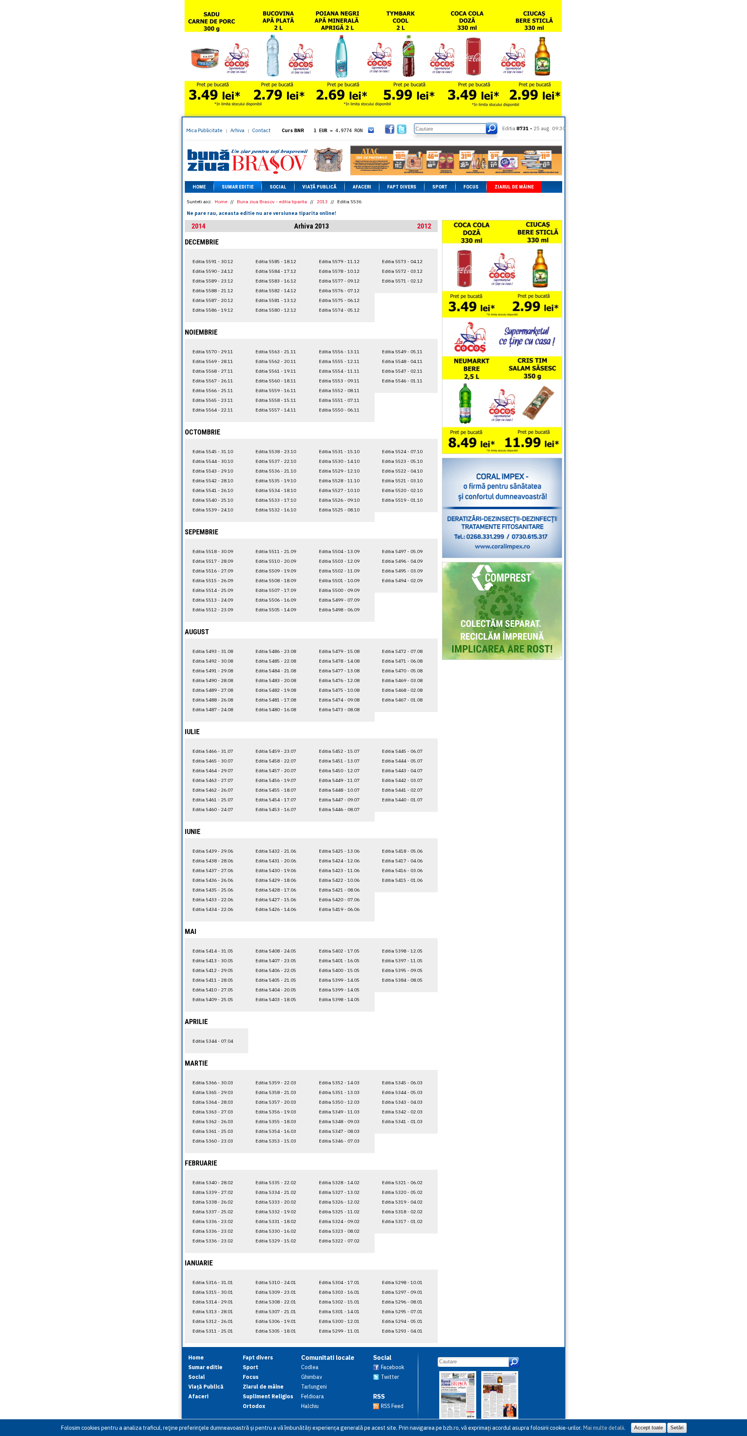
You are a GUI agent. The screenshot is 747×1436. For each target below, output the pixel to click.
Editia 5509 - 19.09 (276, 571)
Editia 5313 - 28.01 (213, 1311)
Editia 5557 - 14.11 (276, 410)
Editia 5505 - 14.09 (276, 609)
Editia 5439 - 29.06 (213, 851)
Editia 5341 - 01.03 (402, 1121)
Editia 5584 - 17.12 (276, 271)
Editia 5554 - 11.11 (339, 371)
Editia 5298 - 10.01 (402, 1282)
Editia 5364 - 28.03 (213, 1102)
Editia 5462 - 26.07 (213, 790)
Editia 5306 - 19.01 (276, 1321)
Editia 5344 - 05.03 (402, 1092)
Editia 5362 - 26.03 (213, 1121)
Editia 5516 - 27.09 (213, 571)
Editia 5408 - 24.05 (276, 951)
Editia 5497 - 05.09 (402, 551)
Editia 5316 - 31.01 (213, 1282)
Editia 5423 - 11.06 (339, 870)
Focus (471, 187)
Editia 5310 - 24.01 (276, 1282)
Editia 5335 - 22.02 (276, 1182)
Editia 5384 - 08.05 (402, 980)
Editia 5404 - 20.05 (276, 990)
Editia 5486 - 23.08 (276, 651)
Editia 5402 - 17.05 (339, 951)
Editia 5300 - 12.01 (339, 1321)
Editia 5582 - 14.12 (276, 290)
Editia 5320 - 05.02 (402, 1192)
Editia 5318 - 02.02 (402, 1211)
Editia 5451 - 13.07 (339, 761)
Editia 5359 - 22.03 (276, 1082)
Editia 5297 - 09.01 (402, 1292)
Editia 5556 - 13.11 (339, 351)
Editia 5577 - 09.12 (339, 281)
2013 (322, 201)
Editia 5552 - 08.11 (339, 390)
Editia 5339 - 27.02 (213, 1192)
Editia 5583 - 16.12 (276, 281)
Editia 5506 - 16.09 (276, 600)
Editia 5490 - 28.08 (213, 680)
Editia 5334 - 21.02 (276, 1192)
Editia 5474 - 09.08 (339, 700)
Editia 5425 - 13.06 (339, 851)
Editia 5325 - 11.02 (339, 1211)
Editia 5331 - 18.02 (276, 1221)
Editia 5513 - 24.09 (213, 600)
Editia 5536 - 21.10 (276, 471)
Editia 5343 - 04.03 (402, 1102)
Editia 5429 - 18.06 (276, 880)
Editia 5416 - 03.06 (402, 870)
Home (199, 187)
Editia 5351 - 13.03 (339, 1092)
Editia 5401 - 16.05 (339, 960)
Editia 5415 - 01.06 (402, 880)
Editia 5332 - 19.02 (276, 1211)
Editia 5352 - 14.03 (339, 1082)
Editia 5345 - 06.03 (402, 1082)
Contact (261, 130)
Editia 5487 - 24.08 (213, 709)
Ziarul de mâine (514, 187)
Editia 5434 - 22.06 (213, 909)
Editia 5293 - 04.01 (402, 1331)
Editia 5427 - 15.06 (276, 899)
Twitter (390, 1376)
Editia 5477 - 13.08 (339, 671)
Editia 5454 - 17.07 (276, 800)
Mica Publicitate (204, 130)
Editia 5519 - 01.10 (402, 500)
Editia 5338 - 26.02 (213, 1202)
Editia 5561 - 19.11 (276, 371)
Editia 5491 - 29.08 (213, 671)
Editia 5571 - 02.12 (402, 281)
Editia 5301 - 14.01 (339, 1311)
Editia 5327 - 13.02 (339, 1192)
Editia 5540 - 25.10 (213, 500)
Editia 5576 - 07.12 (339, 290)
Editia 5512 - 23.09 (213, 609)
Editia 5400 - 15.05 (339, 970)
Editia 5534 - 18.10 (276, 490)
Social (278, 187)
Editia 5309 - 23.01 (276, 1292)
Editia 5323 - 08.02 (339, 1231)
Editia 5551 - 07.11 (339, 400)
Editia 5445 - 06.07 (402, 751)
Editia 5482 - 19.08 (276, 690)
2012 (424, 226)
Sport (439, 187)
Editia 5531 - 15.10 (339, 451)
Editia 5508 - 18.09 (276, 580)
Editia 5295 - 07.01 (402, 1311)
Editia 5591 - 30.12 (213, 261)
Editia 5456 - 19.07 (276, 780)
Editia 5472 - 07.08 (402, 651)
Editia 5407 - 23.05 (276, 960)
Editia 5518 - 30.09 (213, 551)
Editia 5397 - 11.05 (402, 960)
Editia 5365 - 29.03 (213, 1092)
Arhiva (237, 130)
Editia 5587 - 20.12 (213, 300)
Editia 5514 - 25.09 (213, 590)
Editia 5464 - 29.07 (213, 770)
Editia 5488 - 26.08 (213, 700)
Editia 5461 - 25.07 (213, 800)
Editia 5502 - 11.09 (339, 571)
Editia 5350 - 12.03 (339, 1102)
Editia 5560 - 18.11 (276, 381)
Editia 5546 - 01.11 (402, 381)
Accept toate (648, 1428)
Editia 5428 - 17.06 (276, 890)
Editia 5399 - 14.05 (339, 980)
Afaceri (361, 187)
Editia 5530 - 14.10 (339, 461)
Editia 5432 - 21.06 (276, 851)
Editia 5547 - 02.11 (402, 371)
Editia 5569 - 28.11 (213, 361)
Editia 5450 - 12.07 (339, 770)
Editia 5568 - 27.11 (213, 371)
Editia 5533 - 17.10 (276, 500)
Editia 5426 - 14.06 (276, 909)
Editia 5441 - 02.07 (402, 790)
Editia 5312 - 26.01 (213, 1321)
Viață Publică (319, 187)
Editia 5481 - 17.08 (276, 700)
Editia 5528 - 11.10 (339, 480)
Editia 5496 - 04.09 (402, 561)
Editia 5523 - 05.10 (402, 461)
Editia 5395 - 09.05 (402, 970)
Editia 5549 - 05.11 (402, 351)
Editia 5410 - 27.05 (213, 990)
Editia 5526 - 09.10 (339, 500)
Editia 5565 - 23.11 (213, 400)
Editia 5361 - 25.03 (213, 1131)
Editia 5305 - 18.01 (276, 1331)
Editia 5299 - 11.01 (339, 1331)
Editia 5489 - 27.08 (213, 690)
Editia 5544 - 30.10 (213, 461)
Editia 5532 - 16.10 (276, 510)
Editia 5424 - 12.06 (339, 861)
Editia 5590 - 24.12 (213, 271)
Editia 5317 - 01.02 (402, 1221)
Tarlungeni (314, 1386)
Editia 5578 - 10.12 (339, 271)
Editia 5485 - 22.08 (276, 661)
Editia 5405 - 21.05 (276, 980)
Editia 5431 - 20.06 (276, 861)
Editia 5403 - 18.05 (276, 999)
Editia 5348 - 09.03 (339, 1121)
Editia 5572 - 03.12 (402, 271)
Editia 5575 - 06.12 (339, 300)
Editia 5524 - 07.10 (402, 451)
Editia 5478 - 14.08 (339, 661)
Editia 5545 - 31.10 (213, 451)
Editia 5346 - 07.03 (339, 1141)
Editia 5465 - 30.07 (213, 761)
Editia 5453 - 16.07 (276, 809)
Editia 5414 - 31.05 (213, 951)
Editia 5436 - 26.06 (213, 880)
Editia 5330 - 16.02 (276, 1231)
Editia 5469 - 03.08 (402, 680)
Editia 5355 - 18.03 (276, 1121)
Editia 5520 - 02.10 (402, 490)
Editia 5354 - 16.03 (276, 1131)
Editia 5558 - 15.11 (276, 400)
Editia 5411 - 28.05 (213, 980)
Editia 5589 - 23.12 (213, 281)
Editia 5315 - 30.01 (213, 1292)
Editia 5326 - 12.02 (339, 1202)
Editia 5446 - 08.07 (339, 809)
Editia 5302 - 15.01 (339, 1302)
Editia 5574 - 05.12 (339, 310)
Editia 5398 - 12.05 (402, 951)
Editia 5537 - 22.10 (276, 461)
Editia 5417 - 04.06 (402, 861)
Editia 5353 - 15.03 (276, 1141)
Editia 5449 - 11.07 (339, 780)
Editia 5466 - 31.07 (213, 751)
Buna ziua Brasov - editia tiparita (272, 201)
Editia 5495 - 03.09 (402, 571)
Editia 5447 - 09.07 (339, 800)
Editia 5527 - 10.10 (339, 490)
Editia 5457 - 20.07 (276, 770)
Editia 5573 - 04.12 (402, 261)
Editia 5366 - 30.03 (213, 1082)
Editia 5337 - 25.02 (213, 1211)
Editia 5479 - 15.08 (339, 651)
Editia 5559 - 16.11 (276, 390)
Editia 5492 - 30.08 (213, 661)
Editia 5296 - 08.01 (402, 1302)
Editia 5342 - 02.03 (402, 1112)
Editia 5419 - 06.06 (339, 909)
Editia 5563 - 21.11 (276, 351)
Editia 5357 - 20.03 (276, 1102)
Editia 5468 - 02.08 (402, 690)
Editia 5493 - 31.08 (213, 651)
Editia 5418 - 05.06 (402, 851)
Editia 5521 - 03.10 (402, 480)
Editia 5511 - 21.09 (276, 551)
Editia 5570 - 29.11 (213, 351)
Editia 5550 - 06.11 (339, 410)
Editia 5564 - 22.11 (213, 410)
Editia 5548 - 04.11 (402, 361)
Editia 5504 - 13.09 (339, 551)
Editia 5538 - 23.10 (276, 451)
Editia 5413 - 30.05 (213, 960)
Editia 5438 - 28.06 (213, 861)
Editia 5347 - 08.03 (339, 1131)
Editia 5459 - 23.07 (276, 751)
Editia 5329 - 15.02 (276, 1241)
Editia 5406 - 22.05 (276, 970)
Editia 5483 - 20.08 (276, 680)
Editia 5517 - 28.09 (213, 561)
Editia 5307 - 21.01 (276, 1311)
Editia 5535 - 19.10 (276, 480)
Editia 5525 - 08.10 (339, 510)
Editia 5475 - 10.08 (339, 690)
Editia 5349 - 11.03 (339, 1112)
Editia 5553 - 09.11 (339, 381)
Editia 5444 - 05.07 (402, 761)
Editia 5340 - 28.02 (213, 1182)
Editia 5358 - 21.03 (276, 1092)
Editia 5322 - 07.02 (339, 1241)
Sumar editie (238, 187)
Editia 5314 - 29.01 (213, 1302)
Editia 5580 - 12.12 (276, 310)
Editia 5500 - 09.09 (339, 590)
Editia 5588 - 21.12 (213, 290)
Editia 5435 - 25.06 (213, 890)
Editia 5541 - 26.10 (213, 490)
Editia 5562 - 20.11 (276, 361)
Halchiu (310, 1406)
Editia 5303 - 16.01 (339, 1292)
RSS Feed (392, 1406)
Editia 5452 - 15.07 (339, 751)
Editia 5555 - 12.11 (339, 361)
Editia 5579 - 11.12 (339, 261)
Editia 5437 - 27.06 (213, 870)
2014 (198, 226)
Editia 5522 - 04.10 (402, 471)
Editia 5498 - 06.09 (339, 609)
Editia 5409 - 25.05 (213, 999)
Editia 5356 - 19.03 (276, 1112)
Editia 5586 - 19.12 (213, 310)
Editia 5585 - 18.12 (276, 261)
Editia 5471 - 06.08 (402, 661)
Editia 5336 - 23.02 (213, 1221)
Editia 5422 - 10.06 (339, 880)
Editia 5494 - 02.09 (402, 580)
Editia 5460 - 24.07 (213, 809)
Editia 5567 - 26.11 (213, 381)
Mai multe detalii (603, 1427)
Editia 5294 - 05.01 (402, 1321)
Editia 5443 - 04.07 (402, 770)
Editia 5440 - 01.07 (402, 800)
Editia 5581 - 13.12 (276, 300)
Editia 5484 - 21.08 (276, 671)
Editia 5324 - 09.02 (339, 1221)
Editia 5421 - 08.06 (339, 890)
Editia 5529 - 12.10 (339, 471)
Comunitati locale (327, 1357)
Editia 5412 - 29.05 (213, 970)
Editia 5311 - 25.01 (213, 1331)
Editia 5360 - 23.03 (213, 1141)
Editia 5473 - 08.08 (339, 709)
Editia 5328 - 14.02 (339, 1182)
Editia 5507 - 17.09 (276, 590)
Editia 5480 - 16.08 (276, 709)
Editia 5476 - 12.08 (339, 680)
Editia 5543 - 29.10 (213, 471)
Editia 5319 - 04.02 (402, 1202)
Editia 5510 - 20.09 (276, 561)
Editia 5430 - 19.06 (276, 870)
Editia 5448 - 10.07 (339, 790)
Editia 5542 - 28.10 (213, 480)
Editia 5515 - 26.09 (213, 580)
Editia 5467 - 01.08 (402, 700)
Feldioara (312, 1396)
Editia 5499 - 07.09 (339, 600)
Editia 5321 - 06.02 (402, 1182)
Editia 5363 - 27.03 (213, 1112)
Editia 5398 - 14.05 (339, 999)
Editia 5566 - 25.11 (213, 390)
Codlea (310, 1367)
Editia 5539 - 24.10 (213, 510)
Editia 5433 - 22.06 (213, 899)
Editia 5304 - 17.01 (339, 1282)
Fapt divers (401, 187)
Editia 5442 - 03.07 (402, 780)
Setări (677, 1428)
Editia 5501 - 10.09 (339, 580)
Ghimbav (311, 1376)
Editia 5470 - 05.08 (402, 671)
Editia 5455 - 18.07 (276, 790)
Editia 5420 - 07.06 (339, 899)
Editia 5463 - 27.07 (213, 780)
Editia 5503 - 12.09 (339, 561)
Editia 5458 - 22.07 (276, 761)
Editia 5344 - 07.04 (213, 1041)
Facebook (392, 1367)
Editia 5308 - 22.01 (276, 1302)
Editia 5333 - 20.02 (276, 1202)
